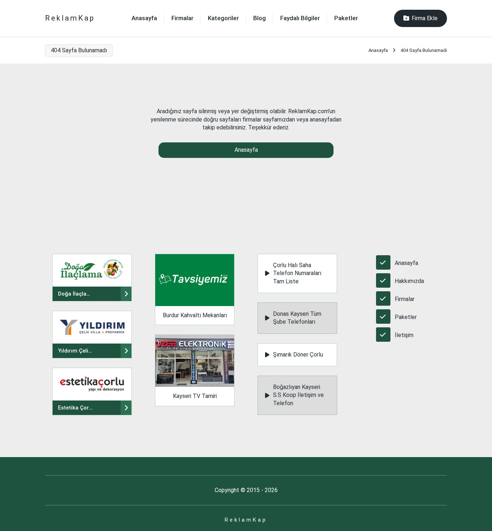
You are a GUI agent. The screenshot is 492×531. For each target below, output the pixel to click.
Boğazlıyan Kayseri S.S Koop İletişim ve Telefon (298, 395)
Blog (259, 18)
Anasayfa (144, 18)
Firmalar (182, 18)
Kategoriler (223, 18)
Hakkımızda (409, 281)
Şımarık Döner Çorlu (298, 354)
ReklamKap (70, 18)
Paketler (346, 18)
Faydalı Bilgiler (300, 18)
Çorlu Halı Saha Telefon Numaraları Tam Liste (297, 273)
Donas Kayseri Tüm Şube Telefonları (297, 317)
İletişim (404, 335)
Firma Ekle (425, 18)
